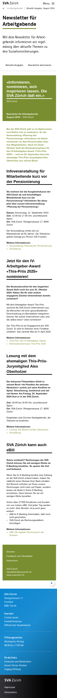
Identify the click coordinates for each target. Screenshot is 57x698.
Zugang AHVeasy (12, 669)
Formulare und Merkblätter (17, 661)
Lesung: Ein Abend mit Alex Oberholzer (28, 429)
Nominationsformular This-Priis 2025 (27, 343)
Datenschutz (10, 692)
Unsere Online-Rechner (15, 665)
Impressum (12, 560)
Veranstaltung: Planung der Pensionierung (30, 245)
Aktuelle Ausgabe (14, 65)
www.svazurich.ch (15, 575)
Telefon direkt (11, 617)
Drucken (10, 551)
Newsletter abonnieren (39, 65)
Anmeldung (15, 248)
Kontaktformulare (13, 621)
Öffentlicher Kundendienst (17, 625)
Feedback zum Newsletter (19, 556)
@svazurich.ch (24, 572)
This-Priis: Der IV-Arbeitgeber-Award (27, 340)
